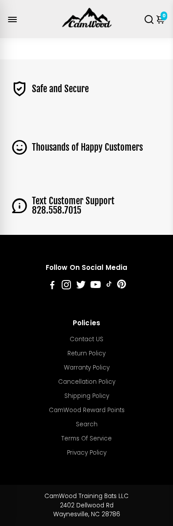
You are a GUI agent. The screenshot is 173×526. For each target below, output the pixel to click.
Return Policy (86, 353)
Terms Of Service (86, 438)
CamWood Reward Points (87, 410)
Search (87, 424)
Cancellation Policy (86, 382)
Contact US (86, 339)
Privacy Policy (86, 452)
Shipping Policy (86, 396)
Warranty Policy (87, 367)
